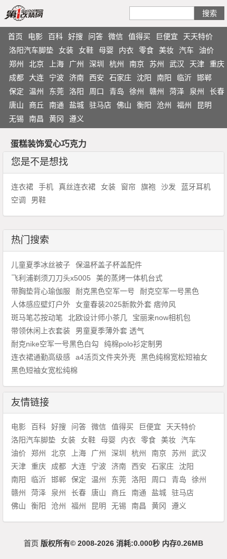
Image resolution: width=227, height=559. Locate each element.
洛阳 (76, 91)
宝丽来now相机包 (162, 317)
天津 (197, 64)
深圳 (96, 64)
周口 (96, 91)
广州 (76, 64)
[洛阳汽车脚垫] (36, 12)
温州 (36, 91)
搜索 (209, 13)
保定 (16, 91)
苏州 (156, 64)
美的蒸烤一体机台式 (129, 278)
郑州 (16, 64)
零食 (146, 50)
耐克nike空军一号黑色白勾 (55, 344)
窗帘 (128, 186)
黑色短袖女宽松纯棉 (44, 370)
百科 (55, 36)
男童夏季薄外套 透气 (109, 330)
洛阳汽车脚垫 (31, 50)
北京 (36, 64)
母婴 (106, 50)
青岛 (116, 91)
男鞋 (38, 200)
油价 (206, 50)
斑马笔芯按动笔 (37, 317)
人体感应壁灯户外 (40, 304)
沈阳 (144, 77)
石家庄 (120, 77)
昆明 (204, 105)
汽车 (186, 50)
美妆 (166, 50)
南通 (56, 105)
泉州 (197, 91)
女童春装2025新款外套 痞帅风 (125, 304)
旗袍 (148, 186)
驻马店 (100, 105)
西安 (96, 77)
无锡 (16, 118)
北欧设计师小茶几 (97, 317)
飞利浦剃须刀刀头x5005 (51, 278)
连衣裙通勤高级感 (40, 357)
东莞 (56, 91)
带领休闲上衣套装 (40, 330)
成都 (16, 77)
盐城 (76, 105)
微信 (115, 36)
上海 (56, 64)
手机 (46, 186)
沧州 (164, 105)
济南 (76, 77)
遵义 (76, 118)
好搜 (75, 36)
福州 (184, 105)
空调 (18, 200)
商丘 (36, 105)
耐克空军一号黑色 (169, 291)
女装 (66, 50)
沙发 (168, 186)
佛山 (124, 105)
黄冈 (56, 118)
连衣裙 (22, 186)
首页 (15, 36)
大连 (36, 77)
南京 (136, 64)
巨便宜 (167, 36)
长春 (217, 91)
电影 (35, 36)
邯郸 (204, 77)
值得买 (139, 36)
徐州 (136, 91)
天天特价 (198, 36)
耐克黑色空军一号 (105, 291)
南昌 (36, 118)
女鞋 (86, 50)
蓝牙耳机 (196, 186)
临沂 (184, 77)
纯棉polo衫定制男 (133, 344)
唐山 (16, 105)
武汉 (176, 64)
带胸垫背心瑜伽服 (40, 291)
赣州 (156, 91)
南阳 (164, 77)
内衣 (126, 50)
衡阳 (144, 105)
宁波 (56, 77)
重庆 (217, 64)
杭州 (116, 64)
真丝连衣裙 (77, 186)
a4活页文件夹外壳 (105, 357)
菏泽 (176, 91)
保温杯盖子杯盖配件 (108, 265)
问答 (95, 36)
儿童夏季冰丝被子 (40, 265)
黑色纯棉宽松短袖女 (174, 357)
